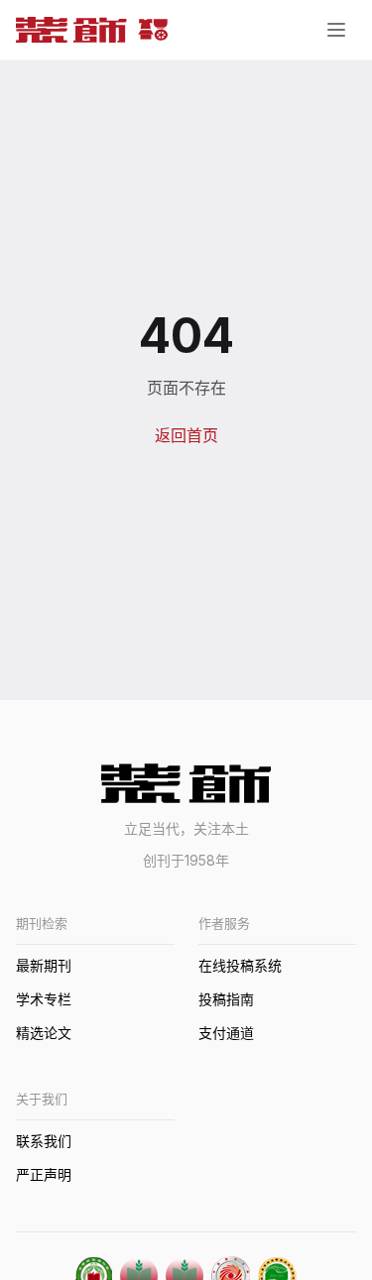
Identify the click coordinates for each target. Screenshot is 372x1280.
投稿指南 (226, 998)
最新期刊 (43, 965)
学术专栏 (43, 998)
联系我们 (43, 1140)
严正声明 (43, 1174)
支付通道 (226, 1032)
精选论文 (43, 1032)
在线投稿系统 (240, 965)
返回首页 (186, 435)
